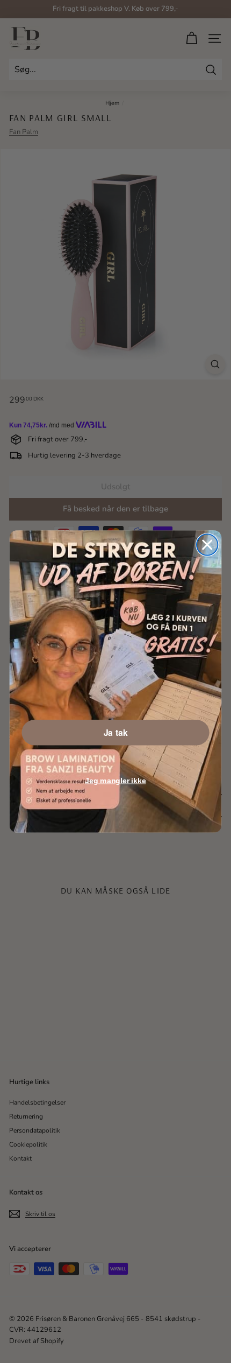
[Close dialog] (207, 544)
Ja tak (116, 732)
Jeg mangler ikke (115, 780)
